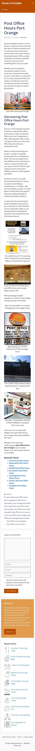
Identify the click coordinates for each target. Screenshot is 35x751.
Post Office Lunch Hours (16, 524)
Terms (19, 737)
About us (9, 632)
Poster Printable (12, 3)
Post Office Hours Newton (16, 521)
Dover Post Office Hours (19, 461)
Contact (25, 737)
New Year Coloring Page (21, 715)
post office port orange (17, 515)
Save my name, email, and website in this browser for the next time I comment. (17, 582)
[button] (32, 3)
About (4, 737)
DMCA (31, 737)
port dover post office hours (17, 497)
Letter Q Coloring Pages (21, 665)
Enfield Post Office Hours (19, 468)
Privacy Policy (11, 737)
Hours (9, 494)
